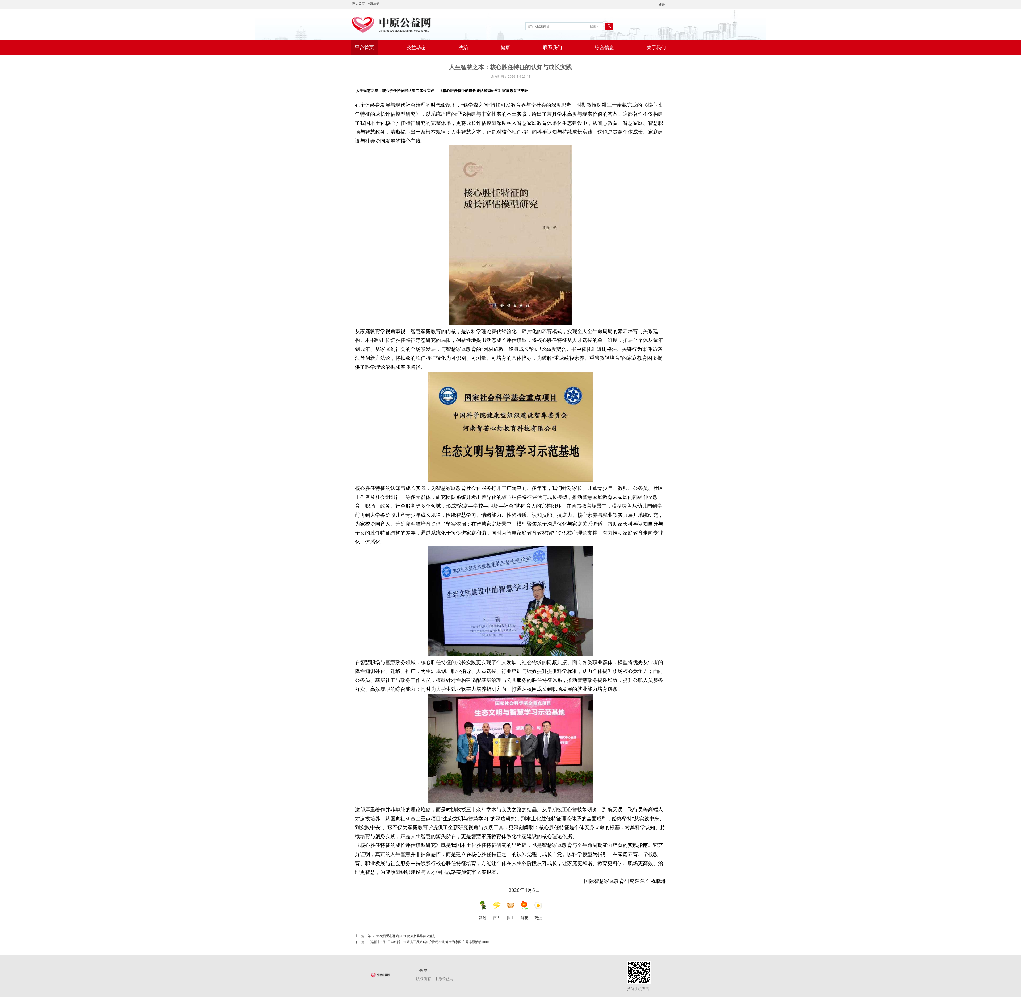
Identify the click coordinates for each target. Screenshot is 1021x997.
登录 (662, 5)
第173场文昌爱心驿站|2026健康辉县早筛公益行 (402, 936)
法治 (463, 47)
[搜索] (609, 26)
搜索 (593, 26)
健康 (505, 47)
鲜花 (524, 918)
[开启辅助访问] (668, 3)
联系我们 (552, 47)
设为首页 (358, 4)
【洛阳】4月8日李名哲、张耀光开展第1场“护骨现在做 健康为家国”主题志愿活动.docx (428, 942)
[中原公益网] (406, 24)
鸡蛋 (538, 918)
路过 (483, 918)
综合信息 (604, 47)
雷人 (496, 918)
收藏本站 (373, 4)
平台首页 (364, 47)
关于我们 (656, 47)
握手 (510, 918)
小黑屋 (421, 970)
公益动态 (416, 47)
